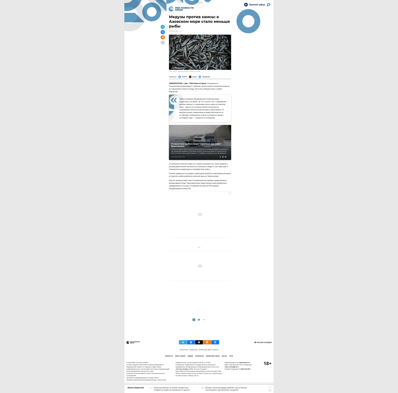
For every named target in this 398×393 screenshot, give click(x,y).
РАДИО (190, 356)
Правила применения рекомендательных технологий (146, 380)
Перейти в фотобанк (195, 71)
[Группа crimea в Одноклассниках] (207, 342)
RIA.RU (224, 356)
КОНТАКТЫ (199, 356)
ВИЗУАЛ (215, 350)
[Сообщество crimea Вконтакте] (191, 342)
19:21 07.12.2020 (173, 31)
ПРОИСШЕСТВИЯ (205, 350)
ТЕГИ (231, 356)
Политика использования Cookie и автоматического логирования (145, 374)
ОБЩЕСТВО (193, 350)
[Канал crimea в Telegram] (183, 342)
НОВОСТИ (169, 356)
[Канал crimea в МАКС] (215, 342)
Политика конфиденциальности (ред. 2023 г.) (142, 378)
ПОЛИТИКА (184, 350)
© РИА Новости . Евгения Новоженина (179, 71)
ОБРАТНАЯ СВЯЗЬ (213, 356)
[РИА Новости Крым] (181, 9)
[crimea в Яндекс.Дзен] (199, 342)
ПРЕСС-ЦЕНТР (180, 356)
